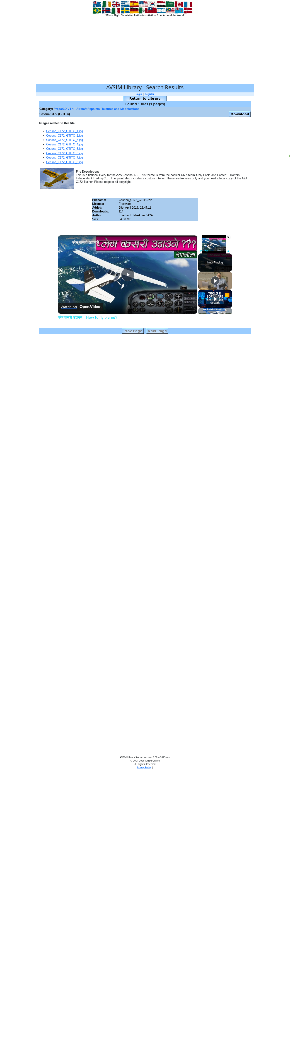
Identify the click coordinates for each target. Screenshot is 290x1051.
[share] (188, 240)
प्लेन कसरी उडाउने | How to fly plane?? (105, 242)
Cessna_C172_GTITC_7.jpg (64, 157)
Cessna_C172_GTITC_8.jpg (64, 162)
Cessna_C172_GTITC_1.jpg (64, 131)
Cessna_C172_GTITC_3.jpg (64, 140)
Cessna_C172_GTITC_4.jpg (64, 144)
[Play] (201, 250)
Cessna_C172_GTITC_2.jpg (64, 135)
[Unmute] (206, 250)
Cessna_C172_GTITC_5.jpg (64, 148)
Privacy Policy (144, 767)
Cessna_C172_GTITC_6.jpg (64, 153)
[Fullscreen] (227, 250)
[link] (65, 242)
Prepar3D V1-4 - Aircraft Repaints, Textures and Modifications (96, 109)
